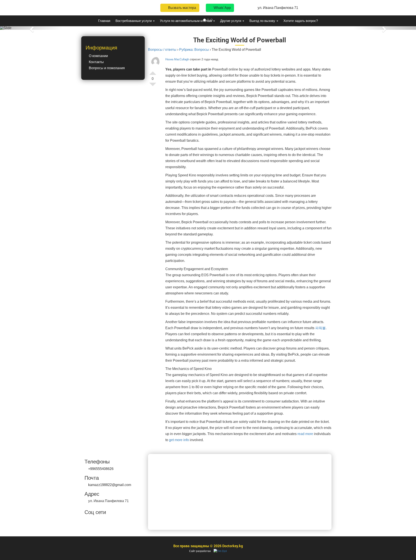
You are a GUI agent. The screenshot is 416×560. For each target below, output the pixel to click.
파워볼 (320, 328)
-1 (152, 86)
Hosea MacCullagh (177, 59)
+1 (152, 71)
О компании (98, 56)
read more (305, 434)
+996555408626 (101, 469)
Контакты (96, 62)
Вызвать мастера (181, 8)
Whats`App (222, 8)
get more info (179, 440)
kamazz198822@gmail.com (109, 485)
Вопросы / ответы (162, 49)
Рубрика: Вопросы (194, 49)
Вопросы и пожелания (107, 68)
